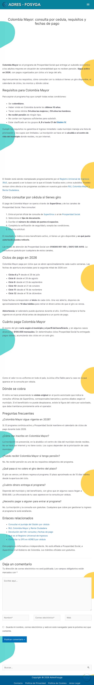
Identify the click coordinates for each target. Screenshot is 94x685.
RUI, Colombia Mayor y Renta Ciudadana (27, 528)
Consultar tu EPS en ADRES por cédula (27, 539)
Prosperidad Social (71, 214)
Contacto (18, 683)
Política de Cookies (57, 683)
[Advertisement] (47, 45)
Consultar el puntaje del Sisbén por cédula (28, 524)
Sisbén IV (61, 122)
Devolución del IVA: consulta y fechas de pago (30, 532)
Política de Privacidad (35, 683)
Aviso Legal (74, 683)
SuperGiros (49, 214)
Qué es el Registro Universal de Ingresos (28, 535)
